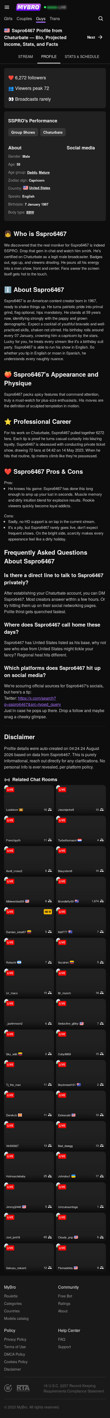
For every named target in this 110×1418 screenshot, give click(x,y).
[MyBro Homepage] (28, 7)
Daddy (32, 172)
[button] (7, 7)
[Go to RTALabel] (23, 1388)
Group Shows (23, 132)
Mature (44, 172)
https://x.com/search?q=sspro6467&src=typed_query (32, 701)
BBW (30, 212)
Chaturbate (53, 132)
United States (39, 187)
